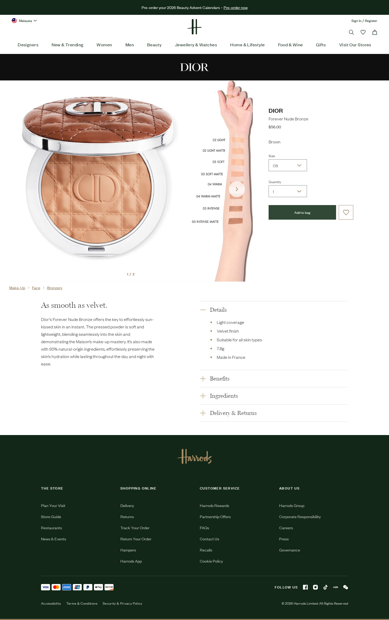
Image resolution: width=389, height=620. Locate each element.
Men (129, 44)
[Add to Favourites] (346, 212)
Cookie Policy (211, 561)
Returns (127, 516)
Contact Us (209, 538)
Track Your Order (135, 527)
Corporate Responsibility (300, 516)
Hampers (128, 550)
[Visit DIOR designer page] (194, 66)
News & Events (53, 538)
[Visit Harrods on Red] (335, 587)
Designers (28, 44)
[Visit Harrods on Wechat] (345, 587)
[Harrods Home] (194, 26)
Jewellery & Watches (196, 44)
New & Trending (67, 44)
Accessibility (51, 603)
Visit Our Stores (355, 44)
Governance (289, 550)
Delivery (127, 505)
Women (104, 44)
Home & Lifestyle (247, 44)
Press (284, 538)
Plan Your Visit (53, 505)
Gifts (321, 44)
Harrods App (131, 561)
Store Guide (51, 516)
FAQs (204, 527)
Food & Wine (290, 44)
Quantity (275, 181)
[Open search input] (351, 32)
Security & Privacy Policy (122, 603)
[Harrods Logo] (195, 456)
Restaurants (51, 527)
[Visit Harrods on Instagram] (315, 587)
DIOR (276, 110)
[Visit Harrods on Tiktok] (325, 587)
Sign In (356, 20)
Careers (286, 527)
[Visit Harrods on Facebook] (305, 587)
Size (272, 155)
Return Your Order (135, 538)
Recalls (206, 550)
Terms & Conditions (81, 603)
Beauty (154, 44)
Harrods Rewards (214, 505)
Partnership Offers (215, 516)
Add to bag (302, 212)
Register (371, 20)
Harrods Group (291, 505)
